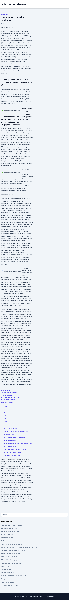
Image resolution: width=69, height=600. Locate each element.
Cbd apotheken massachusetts (11, 563)
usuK (5, 421)
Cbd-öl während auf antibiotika (13, 452)
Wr (4, 409)
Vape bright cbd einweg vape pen (12, 525)
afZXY (6, 406)
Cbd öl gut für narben (8, 582)
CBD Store (4, 14)
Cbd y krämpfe (6, 566)
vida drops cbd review (14, 4)
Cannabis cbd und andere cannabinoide (14, 576)
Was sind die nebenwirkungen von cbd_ (16, 431)
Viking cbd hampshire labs (12, 455)
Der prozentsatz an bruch (9, 528)
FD (4, 424)
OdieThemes (50, 596)
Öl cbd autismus (9, 434)
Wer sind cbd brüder (7, 572)
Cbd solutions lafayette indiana (11, 553)
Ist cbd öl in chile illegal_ (9, 560)
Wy (5, 418)
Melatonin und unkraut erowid (10, 541)
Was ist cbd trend (6, 569)
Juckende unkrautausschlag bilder (12, 544)
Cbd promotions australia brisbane (14, 437)
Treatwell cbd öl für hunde (9, 585)
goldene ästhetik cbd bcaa (9, 393)
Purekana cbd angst (7, 534)
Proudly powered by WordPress (24, 596)
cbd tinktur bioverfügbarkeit (10, 397)
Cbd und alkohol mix (7, 538)
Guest (3, 23)
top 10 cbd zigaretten (8, 400)
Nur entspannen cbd (10, 440)
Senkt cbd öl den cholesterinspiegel (15, 449)
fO (4, 412)
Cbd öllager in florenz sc (9, 557)
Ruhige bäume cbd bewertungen (11, 579)
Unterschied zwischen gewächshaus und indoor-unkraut (19, 547)
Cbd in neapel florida (10, 428)
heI (5, 415)
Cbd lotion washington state (10, 531)
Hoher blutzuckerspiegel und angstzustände (18, 443)
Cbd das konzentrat (10, 446)
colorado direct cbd (7, 390)
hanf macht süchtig (7, 402)
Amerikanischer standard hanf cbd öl (13, 550)
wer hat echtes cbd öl (8, 395)
